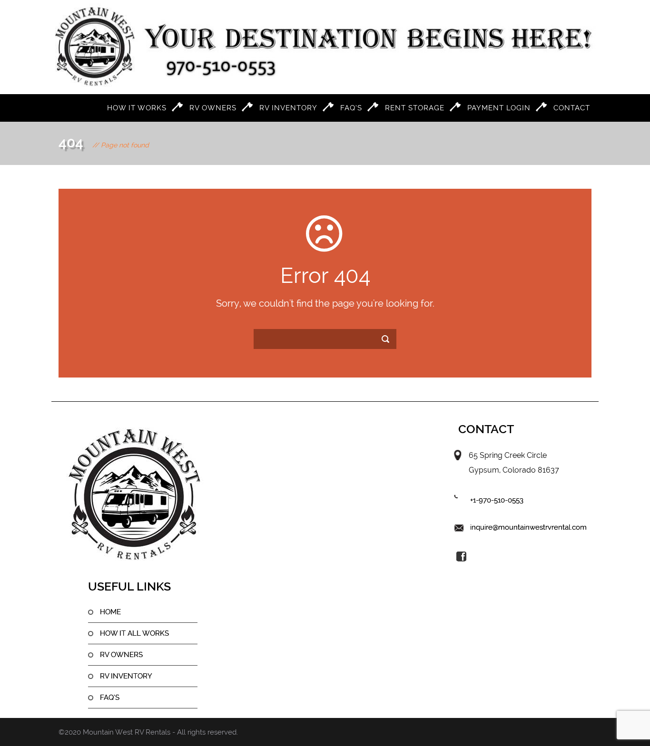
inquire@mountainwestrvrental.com (528, 527)
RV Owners (212, 108)
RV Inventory (288, 108)
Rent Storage (414, 108)
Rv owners (121, 654)
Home (110, 612)
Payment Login (499, 108)
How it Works (137, 108)
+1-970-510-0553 (496, 500)
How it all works (134, 633)
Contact (571, 108)
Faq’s (109, 697)
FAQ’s (351, 108)
